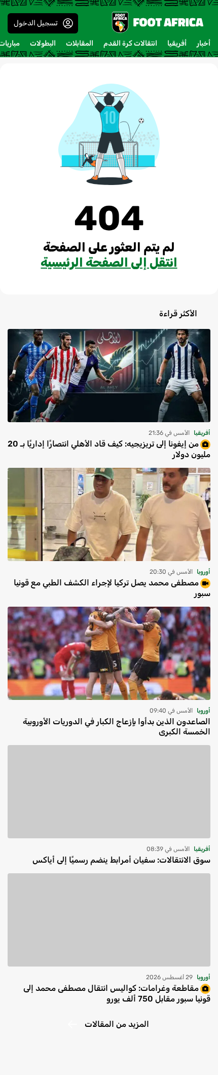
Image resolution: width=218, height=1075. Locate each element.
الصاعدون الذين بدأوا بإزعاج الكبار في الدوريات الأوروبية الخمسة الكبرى (116, 726)
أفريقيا (177, 43)
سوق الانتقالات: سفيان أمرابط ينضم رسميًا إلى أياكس (121, 860)
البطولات (43, 43)
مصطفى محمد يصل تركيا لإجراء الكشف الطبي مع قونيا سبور (112, 588)
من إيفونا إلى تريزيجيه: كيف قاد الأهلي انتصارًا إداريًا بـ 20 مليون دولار (109, 449)
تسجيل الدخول (36, 23)
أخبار (203, 43)
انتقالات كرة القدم (130, 43)
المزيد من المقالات (117, 1024)
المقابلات (79, 43)
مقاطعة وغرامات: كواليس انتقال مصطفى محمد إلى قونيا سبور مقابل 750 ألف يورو (116, 993)
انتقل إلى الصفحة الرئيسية (109, 262)
